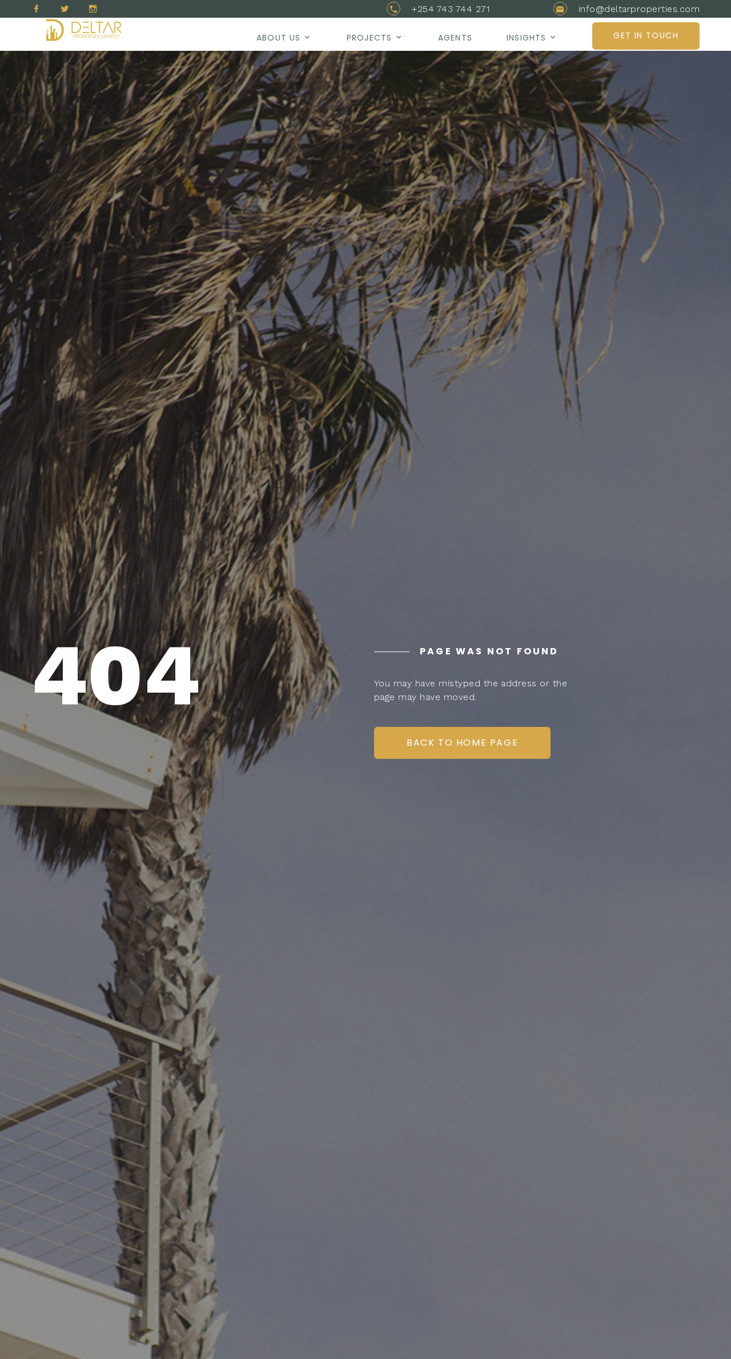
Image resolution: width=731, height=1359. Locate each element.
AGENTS (455, 37)
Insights (526, 37)
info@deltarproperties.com (639, 8)
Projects (369, 37)
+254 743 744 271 (450, 8)
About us (278, 37)
